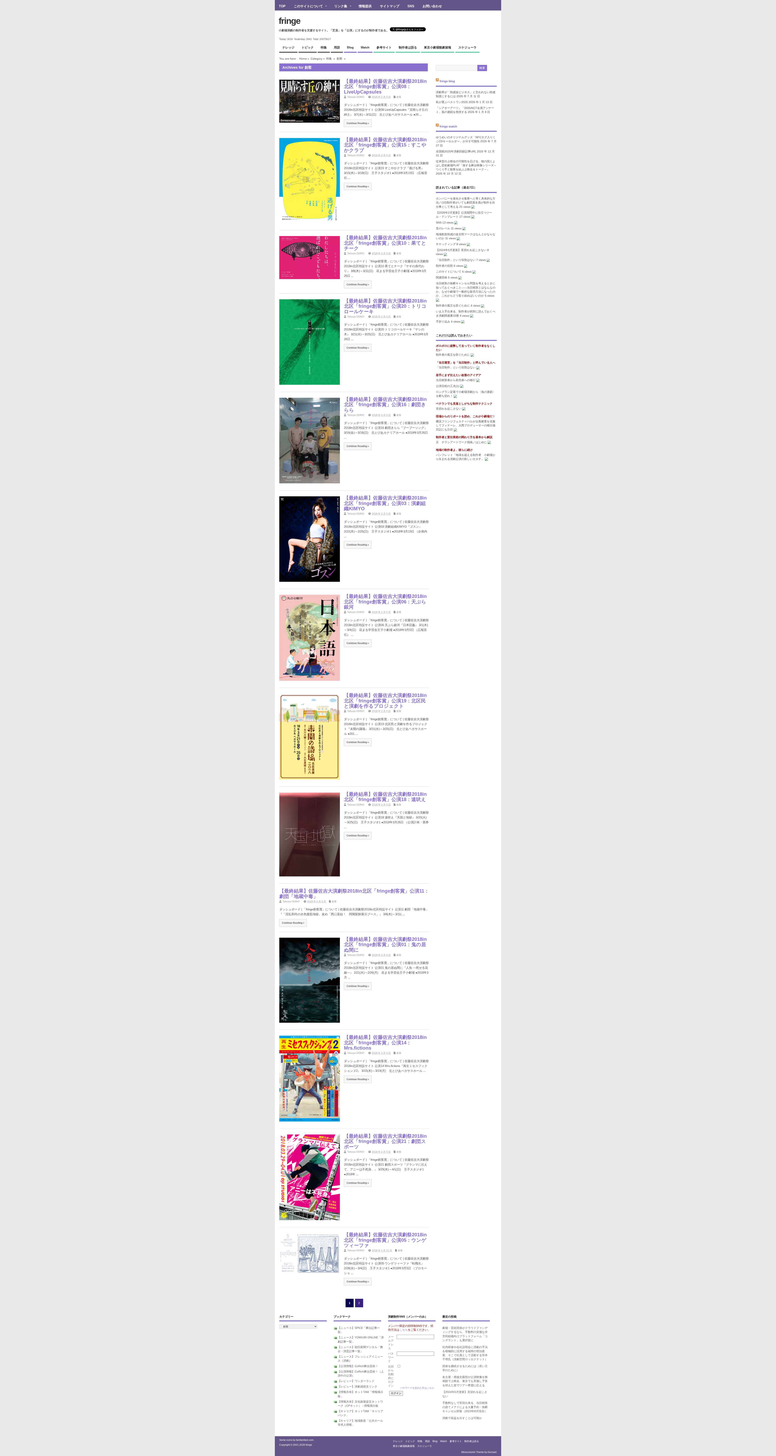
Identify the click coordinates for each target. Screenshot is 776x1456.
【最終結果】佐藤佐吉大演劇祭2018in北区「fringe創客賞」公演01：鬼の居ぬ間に (385, 944)
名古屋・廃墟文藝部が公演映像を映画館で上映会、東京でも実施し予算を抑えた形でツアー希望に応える (465, 1381)
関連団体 (441, 277)
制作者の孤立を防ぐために (453, 305)
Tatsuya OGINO (355, 97)
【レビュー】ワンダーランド (356, 1381)
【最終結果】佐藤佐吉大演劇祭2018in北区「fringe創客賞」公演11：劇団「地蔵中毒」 (354, 893)
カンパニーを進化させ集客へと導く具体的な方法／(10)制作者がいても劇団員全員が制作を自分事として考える (465, 202)
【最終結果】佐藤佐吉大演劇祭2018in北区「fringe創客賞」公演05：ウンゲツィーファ (385, 1240)
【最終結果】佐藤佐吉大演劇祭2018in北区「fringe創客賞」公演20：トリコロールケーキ (385, 306)
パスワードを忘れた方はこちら (417, 1387)
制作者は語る (408, 47)
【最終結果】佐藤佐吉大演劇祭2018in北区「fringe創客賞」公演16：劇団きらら (385, 404)
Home (303, 58)
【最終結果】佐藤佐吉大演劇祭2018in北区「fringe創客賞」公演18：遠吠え (385, 796)
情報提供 (365, 6)
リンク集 (338, 6)
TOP (282, 6)
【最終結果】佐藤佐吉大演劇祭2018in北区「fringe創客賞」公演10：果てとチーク (385, 243)
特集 (324, 47)
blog (350, 47)
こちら (403, 1329)
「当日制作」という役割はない (456, 259)
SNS (410, 6)
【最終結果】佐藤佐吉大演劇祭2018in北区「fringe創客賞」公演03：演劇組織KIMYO (385, 503)
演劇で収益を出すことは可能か (462, 1418)
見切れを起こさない (448, 408)
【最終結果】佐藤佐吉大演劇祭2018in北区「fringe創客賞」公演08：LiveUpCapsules (385, 86)
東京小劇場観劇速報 (437, 47)
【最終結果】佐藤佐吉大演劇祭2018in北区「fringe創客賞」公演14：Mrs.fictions (385, 1042)
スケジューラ (467, 47)
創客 (339, 58)
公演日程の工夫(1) (447, 386)
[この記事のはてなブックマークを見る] (472, 206)
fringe (289, 21)
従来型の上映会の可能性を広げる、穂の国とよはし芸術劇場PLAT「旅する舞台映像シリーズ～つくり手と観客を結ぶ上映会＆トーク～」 (466, 165)
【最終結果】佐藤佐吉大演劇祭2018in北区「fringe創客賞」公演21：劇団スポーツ (385, 1141)
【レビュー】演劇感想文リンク (357, 1386)
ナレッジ (288, 47)
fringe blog (447, 81)
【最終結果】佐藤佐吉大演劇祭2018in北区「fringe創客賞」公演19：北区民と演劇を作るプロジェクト (385, 701)
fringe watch (448, 126)
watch (365, 47)
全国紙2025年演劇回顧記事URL (456, 151)
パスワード (391, 1357)
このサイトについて (306, 6)
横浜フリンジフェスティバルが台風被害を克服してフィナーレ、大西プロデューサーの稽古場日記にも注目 (465, 425)
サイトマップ (389, 6)
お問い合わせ (432, 6)
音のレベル (443, 228)
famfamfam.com (304, 1440)
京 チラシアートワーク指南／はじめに (461, 442)
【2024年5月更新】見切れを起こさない (461, 250)
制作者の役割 (444, 265)
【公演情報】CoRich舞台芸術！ (358, 1366)
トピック (308, 47)
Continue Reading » (358, 123)
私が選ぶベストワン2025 (452, 102)
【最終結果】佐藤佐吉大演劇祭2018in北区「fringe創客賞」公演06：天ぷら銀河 (385, 602)
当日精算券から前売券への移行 (456, 380)
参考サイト (384, 47)
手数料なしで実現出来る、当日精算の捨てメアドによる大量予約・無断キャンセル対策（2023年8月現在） (465, 1407)
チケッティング (446, 244)
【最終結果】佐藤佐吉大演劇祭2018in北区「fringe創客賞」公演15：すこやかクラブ (385, 145)
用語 (337, 47)
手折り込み (443, 321)
